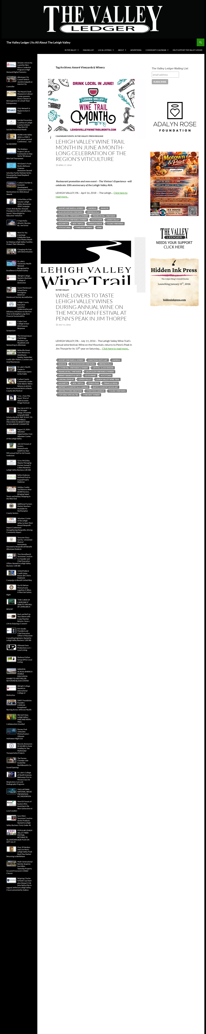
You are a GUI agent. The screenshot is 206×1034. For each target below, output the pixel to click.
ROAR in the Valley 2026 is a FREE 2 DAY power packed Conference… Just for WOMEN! (19, 139)
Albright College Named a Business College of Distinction (24, 279)
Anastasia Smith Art (98, 360)
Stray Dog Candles (95, 391)
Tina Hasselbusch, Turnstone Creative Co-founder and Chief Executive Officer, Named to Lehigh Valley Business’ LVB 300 (19, 560)
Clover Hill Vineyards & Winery (73, 216)
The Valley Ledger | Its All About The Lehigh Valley (38, 42)
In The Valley (70, 50)
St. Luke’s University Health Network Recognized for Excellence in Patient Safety (18, 266)
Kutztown (96, 220)
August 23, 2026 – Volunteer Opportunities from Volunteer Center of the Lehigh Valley (19, 434)
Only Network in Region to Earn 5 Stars (23, 110)
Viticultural (64, 227)
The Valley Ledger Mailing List (170, 68)
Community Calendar (156, 50)
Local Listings (105, 50)
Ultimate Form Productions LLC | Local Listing (24, 647)
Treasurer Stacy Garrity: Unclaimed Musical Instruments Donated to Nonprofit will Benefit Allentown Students (19, 543)
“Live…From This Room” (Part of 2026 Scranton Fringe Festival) (23, 399)
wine (99, 227)
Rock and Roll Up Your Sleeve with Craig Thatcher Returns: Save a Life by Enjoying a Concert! (18, 619)
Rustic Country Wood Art (105, 387)
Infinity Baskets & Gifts (69, 375)
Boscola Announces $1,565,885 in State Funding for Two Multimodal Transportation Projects (19, 748)
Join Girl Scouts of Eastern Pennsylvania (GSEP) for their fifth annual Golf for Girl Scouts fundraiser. (18, 449)
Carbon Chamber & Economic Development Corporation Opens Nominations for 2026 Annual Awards (19, 188)
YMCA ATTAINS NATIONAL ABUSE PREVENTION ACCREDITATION (24, 792)
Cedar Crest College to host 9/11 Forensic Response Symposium (17, 326)
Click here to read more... (115, 348)
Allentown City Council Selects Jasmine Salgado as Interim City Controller (19, 82)
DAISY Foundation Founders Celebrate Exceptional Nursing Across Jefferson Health (19, 705)
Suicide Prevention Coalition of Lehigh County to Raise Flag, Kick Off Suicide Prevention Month (19, 125)
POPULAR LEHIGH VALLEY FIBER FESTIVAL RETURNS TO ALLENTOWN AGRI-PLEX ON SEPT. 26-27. (19, 836)
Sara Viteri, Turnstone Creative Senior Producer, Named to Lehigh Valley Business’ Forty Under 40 (19, 820)
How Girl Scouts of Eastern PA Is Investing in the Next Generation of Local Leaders (19, 806)
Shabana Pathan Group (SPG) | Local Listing (24, 659)
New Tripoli (78, 224)
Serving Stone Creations (70, 391)
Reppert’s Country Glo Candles (73, 387)
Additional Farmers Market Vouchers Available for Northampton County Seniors (19, 508)
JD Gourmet (90, 375)
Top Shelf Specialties (68, 395)
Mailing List (88, 50)
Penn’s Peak (93, 383)
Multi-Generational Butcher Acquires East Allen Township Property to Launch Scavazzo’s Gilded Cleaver (19, 867)
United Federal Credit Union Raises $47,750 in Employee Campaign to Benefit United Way (19, 575)
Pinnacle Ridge (95, 224)
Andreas (92, 208)
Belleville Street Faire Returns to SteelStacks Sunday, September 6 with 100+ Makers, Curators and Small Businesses (19, 356)
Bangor (104, 208)
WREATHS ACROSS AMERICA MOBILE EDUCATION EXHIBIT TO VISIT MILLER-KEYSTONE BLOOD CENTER (19, 675)
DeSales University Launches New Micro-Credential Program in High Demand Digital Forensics (19, 67)
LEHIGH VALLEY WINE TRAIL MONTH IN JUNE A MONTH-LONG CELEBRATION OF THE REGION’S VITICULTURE (91, 150)
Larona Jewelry (66, 379)
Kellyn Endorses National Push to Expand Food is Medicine (23, 478)
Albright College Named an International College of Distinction (18, 690)
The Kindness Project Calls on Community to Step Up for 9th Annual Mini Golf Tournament (19, 153)
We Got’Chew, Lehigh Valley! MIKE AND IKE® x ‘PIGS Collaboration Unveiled (18, 719)
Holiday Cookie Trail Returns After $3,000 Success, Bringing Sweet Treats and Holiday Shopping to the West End (19, 493)
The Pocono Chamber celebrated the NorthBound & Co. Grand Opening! (18, 763)
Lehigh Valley (113, 220)
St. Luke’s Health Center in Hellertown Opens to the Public (24, 370)
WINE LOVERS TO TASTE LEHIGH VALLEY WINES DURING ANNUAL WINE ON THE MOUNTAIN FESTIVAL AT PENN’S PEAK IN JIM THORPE (91, 307)
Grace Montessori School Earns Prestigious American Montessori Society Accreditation (19, 292)
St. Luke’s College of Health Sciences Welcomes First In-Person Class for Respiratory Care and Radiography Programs (19, 778)
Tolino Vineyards (115, 224)
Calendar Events (65, 136)
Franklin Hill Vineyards (104, 216)
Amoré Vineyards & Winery (71, 208)
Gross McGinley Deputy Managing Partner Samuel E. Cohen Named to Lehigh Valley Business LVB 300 (18, 465)
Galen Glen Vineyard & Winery (72, 220)
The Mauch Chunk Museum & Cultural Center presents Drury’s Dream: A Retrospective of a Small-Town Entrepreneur (19, 97)
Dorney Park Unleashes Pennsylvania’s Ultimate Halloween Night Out (17, 734)
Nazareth (63, 224)
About (121, 50)
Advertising (135, 50)
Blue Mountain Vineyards (70, 212)
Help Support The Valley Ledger (187, 50)
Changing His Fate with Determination (25, 250)
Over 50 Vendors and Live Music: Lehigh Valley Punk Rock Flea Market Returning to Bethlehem (19, 852)
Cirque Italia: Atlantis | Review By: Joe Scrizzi (23, 223)
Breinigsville (93, 212)
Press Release (96, 136)
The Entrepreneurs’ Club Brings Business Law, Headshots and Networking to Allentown (19, 340)
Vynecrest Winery (84, 227)
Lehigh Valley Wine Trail (107, 379)
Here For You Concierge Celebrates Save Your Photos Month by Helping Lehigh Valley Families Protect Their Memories (19, 238)
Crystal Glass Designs (103, 368)
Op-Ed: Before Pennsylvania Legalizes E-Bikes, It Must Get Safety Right (19, 590)
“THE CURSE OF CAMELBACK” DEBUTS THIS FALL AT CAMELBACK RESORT (19, 604)
